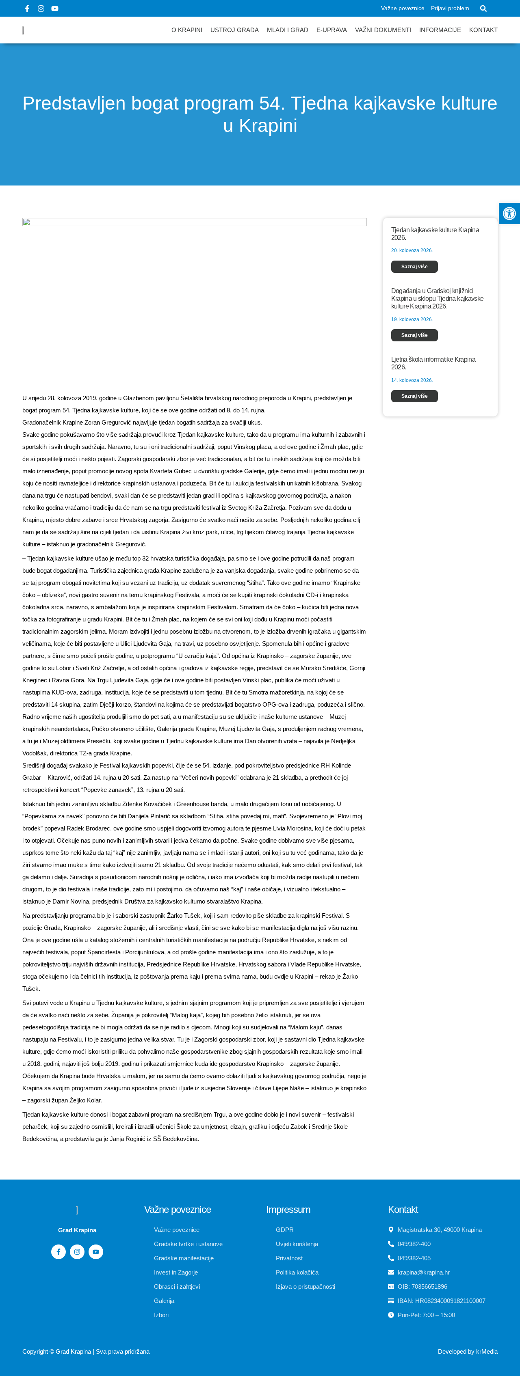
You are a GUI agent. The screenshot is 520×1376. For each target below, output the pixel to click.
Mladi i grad (287, 29)
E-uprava (331, 29)
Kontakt (483, 29)
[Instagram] (41, 8)
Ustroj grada (234, 29)
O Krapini (186, 29)
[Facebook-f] (27, 8)
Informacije (440, 29)
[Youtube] (55, 8)
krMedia (487, 1351)
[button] (483, 8)
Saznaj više (414, 267)
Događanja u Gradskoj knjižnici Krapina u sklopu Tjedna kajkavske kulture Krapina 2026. (437, 298)
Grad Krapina (73, 1351)
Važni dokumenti (383, 29)
